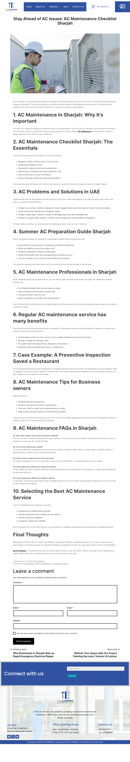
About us (40, 7)
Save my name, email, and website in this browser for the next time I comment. (47, 633)
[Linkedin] (17, 737)
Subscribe (72, 676)
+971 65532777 (102, 6)
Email (70, 608)
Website (16, 621)
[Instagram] (13, 737)
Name (16, 608)
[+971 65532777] (93, 6)
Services (53, 7)
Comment (18, 582)
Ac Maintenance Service (60, 563)
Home (29, 7)
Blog (65, 7)
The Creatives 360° (96, 742)
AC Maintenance (29, 563)
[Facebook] (9, 737)
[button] (54, 7)
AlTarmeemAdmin (39, 561)
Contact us (78, 7)
